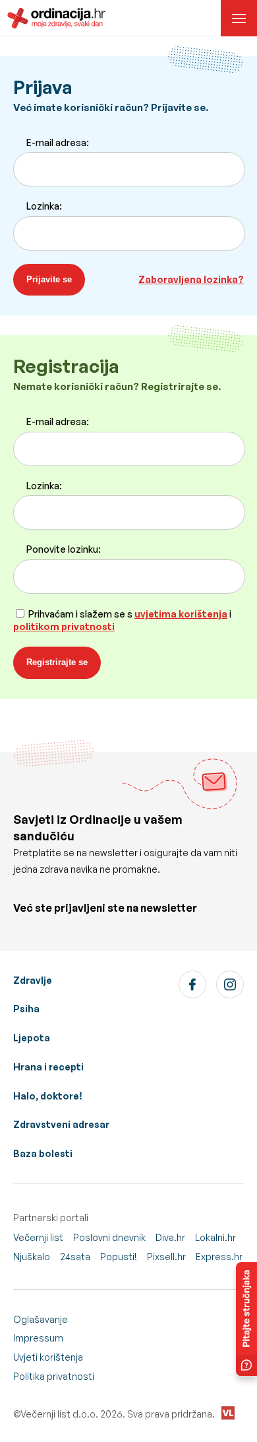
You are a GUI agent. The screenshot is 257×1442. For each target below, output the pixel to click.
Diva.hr (170, 1237)
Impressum (38, 1337)
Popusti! (118, 1256)
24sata (75, 1256)
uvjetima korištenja (180, 614)
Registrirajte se (57, 662)
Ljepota (31, 1037)
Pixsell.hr (166, 1256)
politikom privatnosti (64, 626)
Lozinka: (44, 206)
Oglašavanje (40, 1319)
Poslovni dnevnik (109, 1237)
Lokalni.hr (215, 1237)
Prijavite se (49, 279)
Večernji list (38, 1237)
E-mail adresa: (57, 142)
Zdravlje (32, 980)
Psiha (26, 1008)
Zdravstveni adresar (61, 1124)
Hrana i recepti (48, 1066)
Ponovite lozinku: (63, 549)
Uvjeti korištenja (48, 1357)
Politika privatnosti (53, 1376)
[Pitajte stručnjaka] (246, 1319)
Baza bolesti (42, 1153)
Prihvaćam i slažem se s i (122, 620)
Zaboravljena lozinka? (191, 279)
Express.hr (219, 1256)
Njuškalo (31, 1256)
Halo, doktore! (47, 1096)
